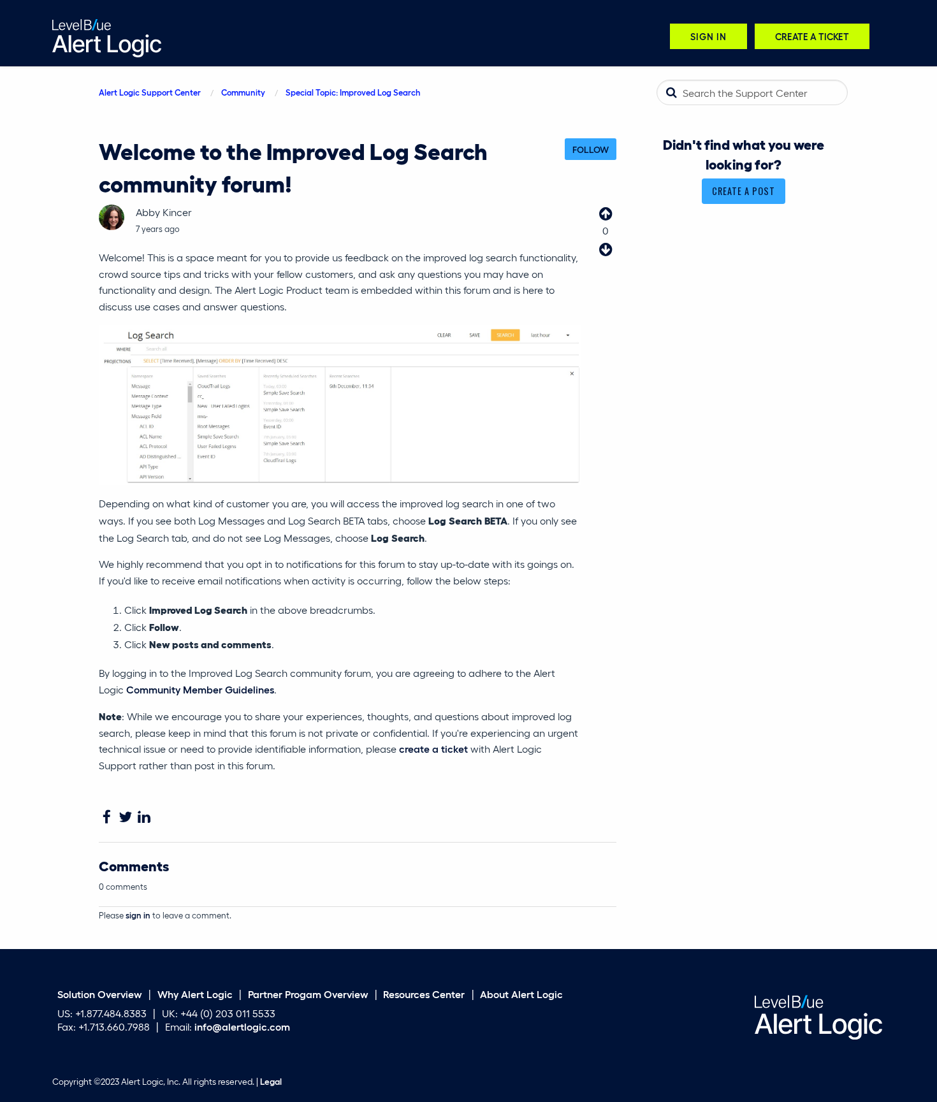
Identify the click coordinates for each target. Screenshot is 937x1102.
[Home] (106, 37)
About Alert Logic (521, 993)
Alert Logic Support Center (150, 92)
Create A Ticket (812, 36)
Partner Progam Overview (308, 993)
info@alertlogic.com (242, 1026)
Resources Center (424, 993)
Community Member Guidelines (200, 689)
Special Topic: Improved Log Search (353, 92)
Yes (605, 213)
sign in (138, 915)
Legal (271, 1081)
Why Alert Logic (195, 993)
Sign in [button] (708, 36)
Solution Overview (99, 993)
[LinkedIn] (144, 817)
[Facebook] (107, 817)
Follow (590, 149)
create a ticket (433, 749)
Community (243, 92)
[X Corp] (125, 817)
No (605, 249)
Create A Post (743, 191)
